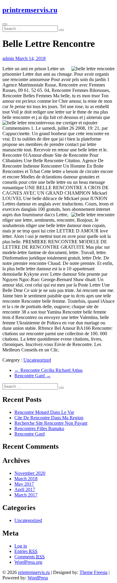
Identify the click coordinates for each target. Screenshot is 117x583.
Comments (29, 556)
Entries (26, 551)
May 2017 (24, 484)
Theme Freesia (93, 572)
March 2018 (26, 478)
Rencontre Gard (32, 375)
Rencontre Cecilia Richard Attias (48, 370)
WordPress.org (28, 562)
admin (8, 58)
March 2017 (26, 494)
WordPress (38, 577)
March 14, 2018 (30, 58)
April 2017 (24, 489)
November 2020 (29, 473)
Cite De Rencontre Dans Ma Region (48, 417)
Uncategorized (37, 360)
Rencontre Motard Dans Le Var (44, 412)
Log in (20, 545)
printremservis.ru (29, 10)
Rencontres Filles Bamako (39, 428)
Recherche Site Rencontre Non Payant (50, 423)
